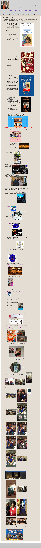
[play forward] (23, 351)
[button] (16, 351)
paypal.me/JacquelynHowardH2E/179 (11, 85)
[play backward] (10, 351)
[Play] (12, 215)
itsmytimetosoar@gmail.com (14, 88)
